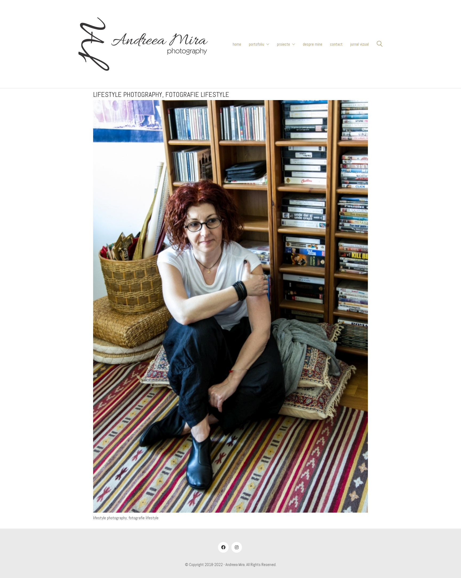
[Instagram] (236, 547)
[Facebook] (223, 547)
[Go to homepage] (143, 44)
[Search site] (380, 44)
